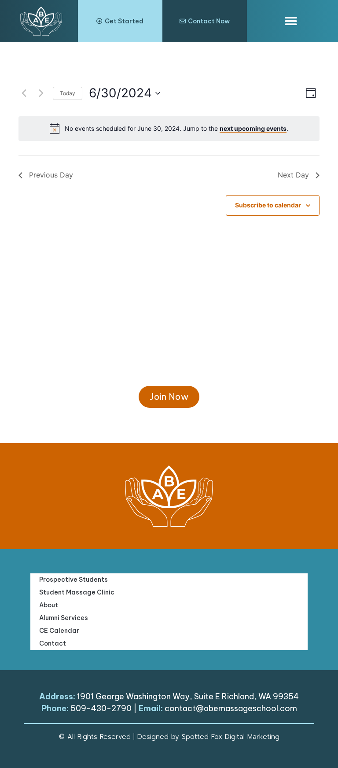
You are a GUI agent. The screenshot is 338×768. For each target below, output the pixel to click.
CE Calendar (59, 631)
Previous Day (51, 174)
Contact (52, 643)
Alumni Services (63, 618)
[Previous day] (23, 93)
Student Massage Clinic (76, 592)
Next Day (293, 174)
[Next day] (41, 93)
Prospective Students (73, 579)
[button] (291, 21)
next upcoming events (253, 128)
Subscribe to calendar (268, 205)
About (48, 605)
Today (67, 93)
